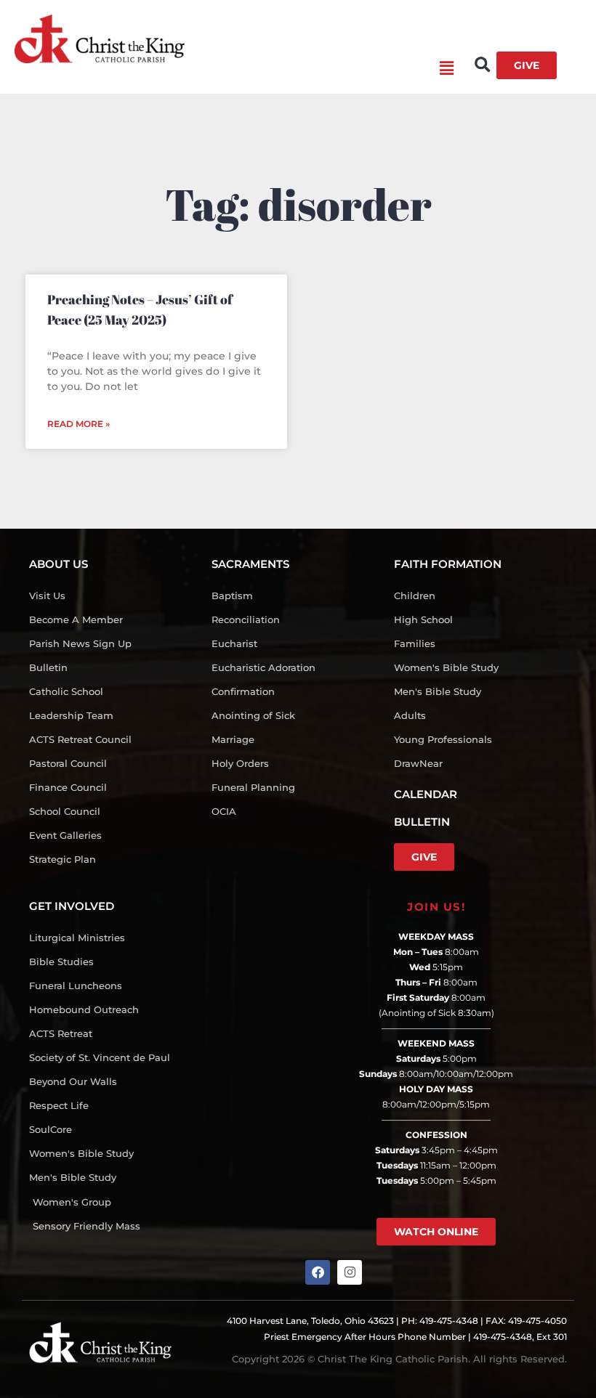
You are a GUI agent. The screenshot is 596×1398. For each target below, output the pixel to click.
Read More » (78, 423)
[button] (319, 69)
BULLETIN (422, 822)
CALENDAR (425, 794)
